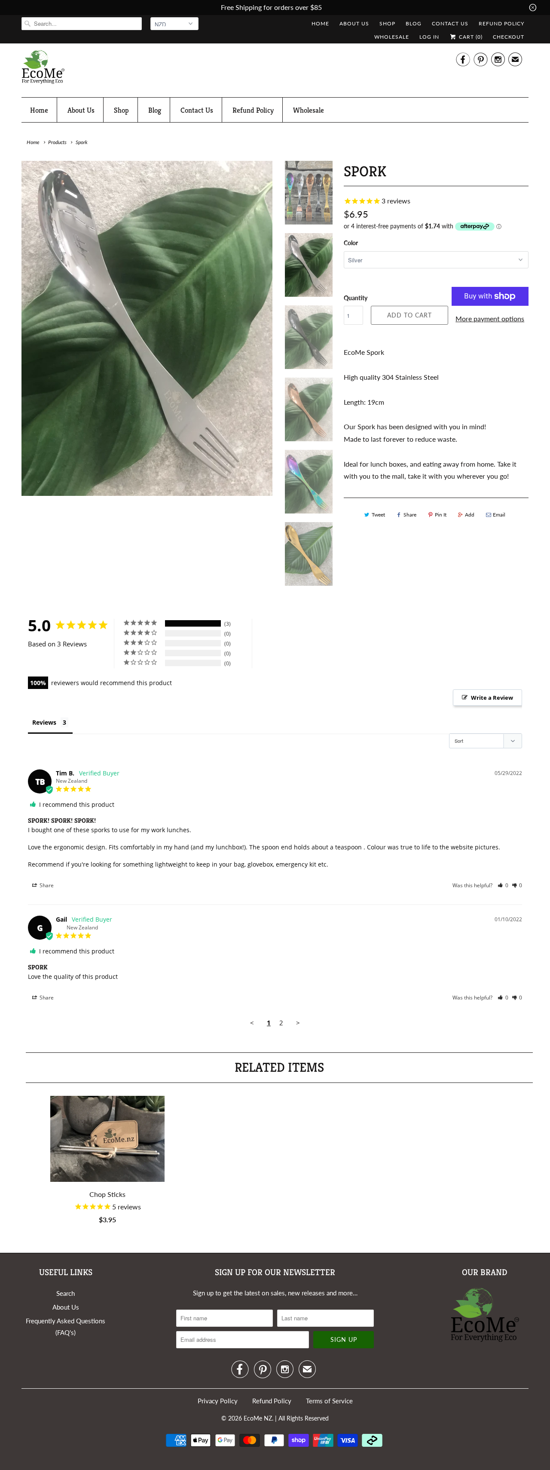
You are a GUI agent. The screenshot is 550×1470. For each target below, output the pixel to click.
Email (499, 514)
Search (65, 1293)
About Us (354, 23)
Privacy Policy (218, 1401)
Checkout (508, 37)
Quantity (355, 297)
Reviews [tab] (44, 722)
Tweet (378, 514)
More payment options (489, 318)
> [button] (298, 1022)
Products (57, 142)
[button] (503, 885)
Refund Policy (501, 23)
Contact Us (450, 23)
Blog (414, 23)
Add (469, 514)
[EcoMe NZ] (42, 69)
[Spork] (146, 328)
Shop (387, 23)
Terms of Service (329, 1401)
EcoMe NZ (258, 1418)
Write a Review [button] (492, 697)
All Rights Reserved (303, 1418)
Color (351, 242)
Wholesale (391, 37)
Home (320, 23)
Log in (429, 37)
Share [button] (46, 885)
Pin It (440, 514)
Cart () (470, 37)
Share (409, 514)
